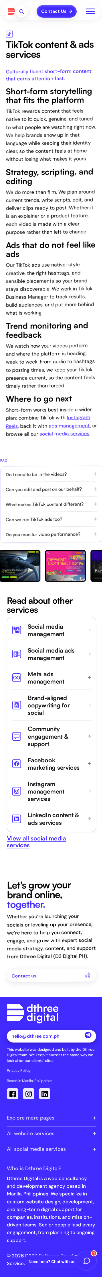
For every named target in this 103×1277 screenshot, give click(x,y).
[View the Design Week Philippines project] (62, 566)
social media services (64, 433)
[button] (21, 11)
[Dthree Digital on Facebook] (12, 1093)
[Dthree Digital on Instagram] (28, 1093)
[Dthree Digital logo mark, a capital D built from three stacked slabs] (11, 11)
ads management (69, 425)
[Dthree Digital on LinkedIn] (44, 1093)
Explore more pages (30, 1117)
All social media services (36, 1149)
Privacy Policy (19, 1070)
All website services (30, 1133)
